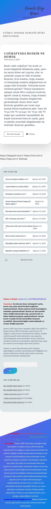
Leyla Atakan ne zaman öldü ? (17, 187)
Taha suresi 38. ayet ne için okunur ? (19, 227)
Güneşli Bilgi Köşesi (34, 11)
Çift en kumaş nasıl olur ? (15, 219)
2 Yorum (32, 134)
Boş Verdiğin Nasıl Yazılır (12, 386)
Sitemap (23, 158)
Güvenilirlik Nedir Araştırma (13, 402)
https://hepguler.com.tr (12, 155)
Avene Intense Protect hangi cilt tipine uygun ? (18, 202)
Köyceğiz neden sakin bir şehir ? (18, 243)
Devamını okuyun (15, 135)
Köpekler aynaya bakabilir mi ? (17, 251)
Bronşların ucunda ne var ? (15, 194)
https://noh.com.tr (33, 155)
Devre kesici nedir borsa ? (15, 236)
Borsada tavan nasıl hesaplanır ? (18, 211)
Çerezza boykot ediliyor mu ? (17, 179)
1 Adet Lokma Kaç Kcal (12, 394)
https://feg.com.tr (9, 158)
